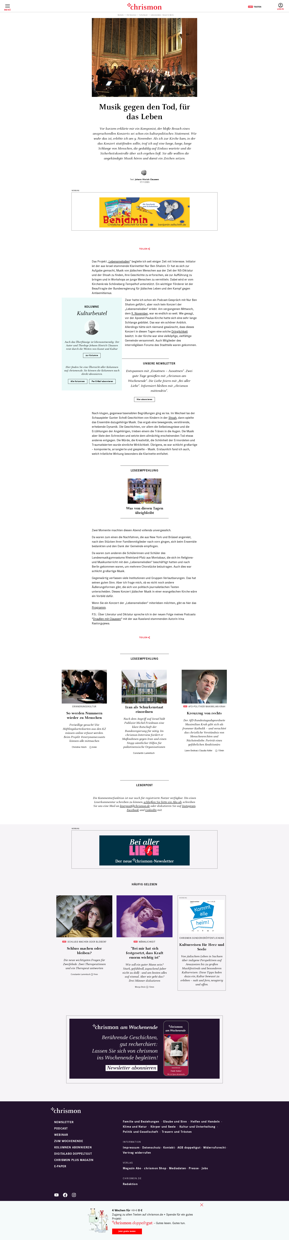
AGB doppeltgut (188, 1147)
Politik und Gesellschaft (140, 1132)
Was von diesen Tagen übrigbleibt (144, 510)
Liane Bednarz (192, 750)
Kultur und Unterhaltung (197, 1127)
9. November (139, 313)
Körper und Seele (163, 1127)
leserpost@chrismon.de (135, 806)
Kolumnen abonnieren (73, 1147)
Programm (99, 607)
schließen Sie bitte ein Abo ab (163, 802)
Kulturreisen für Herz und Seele (201, 947)
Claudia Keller (205, 750)
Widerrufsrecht (214, 1147)
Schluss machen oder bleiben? (86, 941)
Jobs (205, 1168)
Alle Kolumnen (131, 15)
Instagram (188, 806)
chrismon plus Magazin (73, 1160)
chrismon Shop (155, 1168)
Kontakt (169, 1147)
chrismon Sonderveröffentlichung (201, 938)
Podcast (61, 1128)
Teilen (143, 248)
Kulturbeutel (143, 15)
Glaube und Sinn (175, 1121)
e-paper (60, 1166)
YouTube (56, 1195)
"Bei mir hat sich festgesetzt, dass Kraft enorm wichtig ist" (144, 953)
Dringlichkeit (179, 331)
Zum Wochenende (68, 1141)
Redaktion (130, 1184)
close (201, 1204)
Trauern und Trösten (177, 1132)
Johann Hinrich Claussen (147, 179)
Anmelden (280, 6)
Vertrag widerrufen (137, 1153)
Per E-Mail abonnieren (102, 381)
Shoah (172, 418)
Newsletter (64, 1122)
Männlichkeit (147, 941)
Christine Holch (79, 747)
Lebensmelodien (119, 261)
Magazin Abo (132, 1168)
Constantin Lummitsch (144, 753)
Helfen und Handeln (205, 1121)
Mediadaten (177, 1168)
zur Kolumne (92, 355)
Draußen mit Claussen (107, 619)
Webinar (61, 1135)
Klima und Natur (135, 1127)
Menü (7, 10)
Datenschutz (151, 1147)
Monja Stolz (140, 987)
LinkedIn (151, 810)
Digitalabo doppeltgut (73, 1154)
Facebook (133, 810)
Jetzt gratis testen (127, 1231)
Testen (254, 7)
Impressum (131, 1147)
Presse (194, 1168)
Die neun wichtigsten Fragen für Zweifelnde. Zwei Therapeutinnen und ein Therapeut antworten (84, 964)
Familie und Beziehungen (141, 1121)
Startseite (121, 15)
